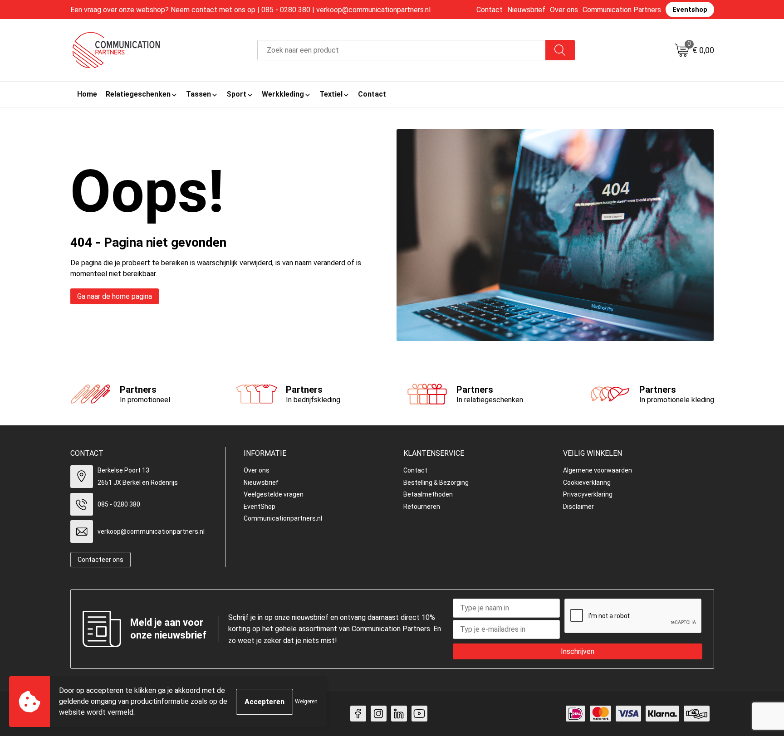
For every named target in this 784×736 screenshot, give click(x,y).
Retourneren (421, 506)
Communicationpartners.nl (283, 518)
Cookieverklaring (587, 482)
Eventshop (689, 9)
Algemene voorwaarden (597, 470)
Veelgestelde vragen (274, 494)
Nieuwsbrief (526, 9)
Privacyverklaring (587, 494)
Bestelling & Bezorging (436, 482)
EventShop (259, 506)
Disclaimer (578, 506)
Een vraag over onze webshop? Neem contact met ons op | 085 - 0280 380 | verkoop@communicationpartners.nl (250, 9)
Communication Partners (622, 9)
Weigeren (306, 701)
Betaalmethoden (428, 494)
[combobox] (401, 50)
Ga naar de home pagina (114, 296)
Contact (489, 9)
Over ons (564, 9)
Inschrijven (577, 651)
